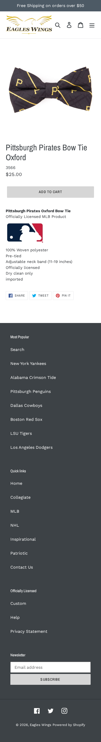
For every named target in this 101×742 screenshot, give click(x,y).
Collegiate (20, 497)
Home (16, 483)
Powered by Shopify (69, 725)
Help (15, 617)
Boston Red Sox (26, 419)
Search (17, 349)
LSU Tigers (21, 433)
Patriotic (19, 553)
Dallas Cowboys (26, 405)
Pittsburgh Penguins (30, 391)
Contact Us (21, 567)
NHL (14, 525)
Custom (18, 603)
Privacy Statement (28, 631)
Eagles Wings (40, 725)
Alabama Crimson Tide (33, 377)
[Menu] (92, 25)
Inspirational (23, 539)
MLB (14, 511)
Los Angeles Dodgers (31, 447)
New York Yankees (28, 363)
